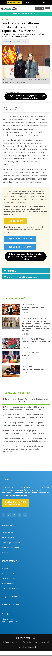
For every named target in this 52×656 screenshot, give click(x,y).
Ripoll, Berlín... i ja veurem (33, 369)
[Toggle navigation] (48, 8)
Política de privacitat (11, 642)
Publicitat (19, 647)
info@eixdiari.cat (8, 619)
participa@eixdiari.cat (10, 622)
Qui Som (5, 609)
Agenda (5, 568)
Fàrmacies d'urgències (10, 588)
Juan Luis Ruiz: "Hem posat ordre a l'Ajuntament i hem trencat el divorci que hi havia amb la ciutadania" (25, 449)
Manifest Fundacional (10, 604)
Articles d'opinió (8, 538)
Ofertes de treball (8, 578)
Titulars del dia (7, 533)
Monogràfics (7, 552)
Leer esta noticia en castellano (15, 41)
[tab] (26, 270)
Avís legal (45, 642)
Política (39, 8)
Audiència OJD (31, 647)
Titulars (38, 2)
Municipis (27, 2)
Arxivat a (11, 270)
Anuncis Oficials (8, 583)
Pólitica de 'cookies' (30, 642)
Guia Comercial (8, 573)
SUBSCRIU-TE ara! (14, 2)
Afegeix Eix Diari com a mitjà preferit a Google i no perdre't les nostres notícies (26, 96)
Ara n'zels (26, 355)
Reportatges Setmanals (11, 542)
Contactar (6, 614)
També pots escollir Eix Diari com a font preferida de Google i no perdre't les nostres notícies (25, 256)
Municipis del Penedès (10, 547)
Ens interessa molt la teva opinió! (23, 277)
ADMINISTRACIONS (29, 13)
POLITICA (16, 13)
